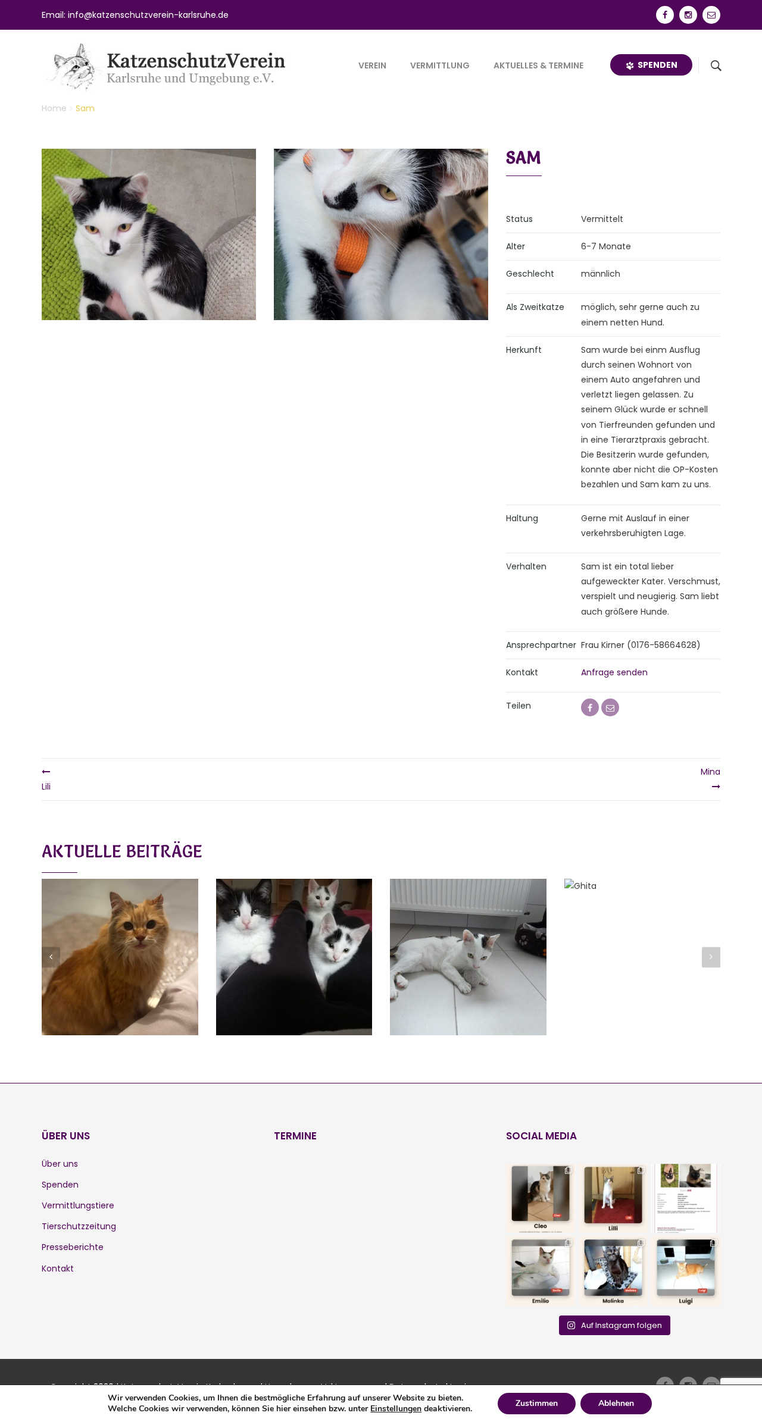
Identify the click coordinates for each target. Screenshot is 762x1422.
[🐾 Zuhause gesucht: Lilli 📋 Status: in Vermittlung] (613, 1198)
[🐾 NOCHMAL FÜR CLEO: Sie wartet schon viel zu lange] (540, 1198)
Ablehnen (616, 1403)
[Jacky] (468, 943)
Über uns (60, 1164)
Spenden (655, 65)
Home (54, 108)
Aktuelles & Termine (538, 65)
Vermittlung (440, 65)
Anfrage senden (614, 672)
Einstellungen (395, 1409)
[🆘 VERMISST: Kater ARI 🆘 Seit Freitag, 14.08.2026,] (685, 1198)
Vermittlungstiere (78, 1205)
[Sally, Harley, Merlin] (294, 943)
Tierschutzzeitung (79, 1226)
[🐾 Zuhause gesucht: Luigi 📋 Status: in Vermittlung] (685, 1270)
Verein (372, 65)
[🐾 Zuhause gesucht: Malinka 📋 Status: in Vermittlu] (613, 1270)
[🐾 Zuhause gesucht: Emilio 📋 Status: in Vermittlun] (540, 1270)
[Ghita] (642, 943)
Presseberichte (73, 1247)
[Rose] (120, 943)
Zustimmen (537, 1403)
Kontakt (58, 1268)
